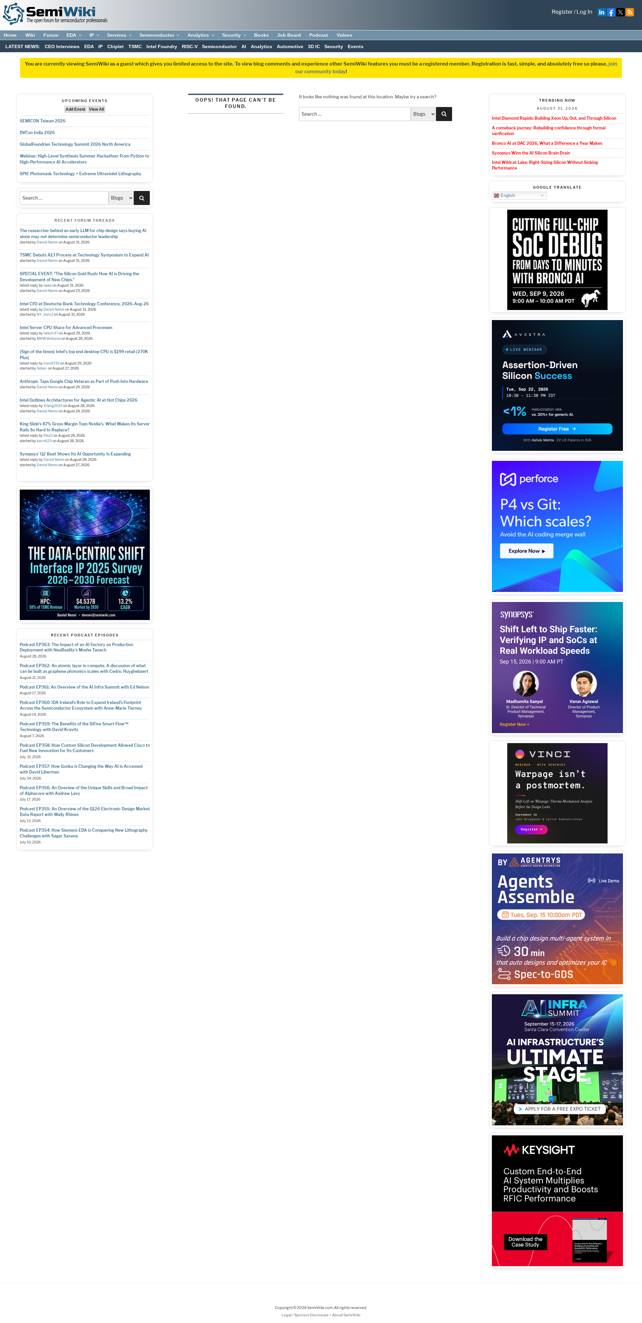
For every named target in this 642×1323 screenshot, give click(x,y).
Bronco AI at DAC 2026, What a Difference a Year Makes (547, 143)
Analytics (198, 35)
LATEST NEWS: (22, 46)
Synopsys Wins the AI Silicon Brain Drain (531, 153)
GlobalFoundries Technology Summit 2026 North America (75, 144)
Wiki (30, 35)
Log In (584, 12)
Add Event (75, 109)
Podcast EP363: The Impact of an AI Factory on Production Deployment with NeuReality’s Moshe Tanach (76, 647)
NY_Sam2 (45, 314)
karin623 (44, 441)
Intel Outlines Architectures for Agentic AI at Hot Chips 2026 (78, 400)
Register (562, 12)
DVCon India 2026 (37, 132)
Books (261, 35)
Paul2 (48, 435)
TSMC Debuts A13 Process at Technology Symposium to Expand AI (84, 255)
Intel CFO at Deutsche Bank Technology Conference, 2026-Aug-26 (84, 303)
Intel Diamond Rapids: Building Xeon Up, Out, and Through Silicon (554, 118)
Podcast (318, 35)
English (507, 195)
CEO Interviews (62, 46)
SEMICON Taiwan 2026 (43, 120)
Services (116, 35)
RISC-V (190, 46)
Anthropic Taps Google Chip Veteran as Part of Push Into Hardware (84, 381)
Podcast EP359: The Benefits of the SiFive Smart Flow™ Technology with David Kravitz (74, 726)
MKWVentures (49, 338)
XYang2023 (53, 406)
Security (231, 35)
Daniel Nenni (47, 242)
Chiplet (115, 46)
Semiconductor (156, 35)
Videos (344, 35)
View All (96, 109)
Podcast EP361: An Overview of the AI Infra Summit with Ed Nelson (84, 687)
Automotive (290, 46)
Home (10, 35)
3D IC (314, 46)
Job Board (289, 35)
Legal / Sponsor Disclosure (305, 1315)
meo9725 (51, 363)
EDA (71, 35)
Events (355, 46)
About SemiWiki (346, 1315)
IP (92, 35)
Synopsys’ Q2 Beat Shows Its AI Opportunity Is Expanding (75, 453)
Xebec (42, 368)
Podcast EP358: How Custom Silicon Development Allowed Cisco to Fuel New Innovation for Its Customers (85, 748)
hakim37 (50, 333)
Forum (50, 35)
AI (243, 46)
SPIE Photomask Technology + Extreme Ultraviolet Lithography (80, 173)
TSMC (135, 46)
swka (47, 285)
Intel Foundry (161, 46)
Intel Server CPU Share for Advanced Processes (66, 327)
